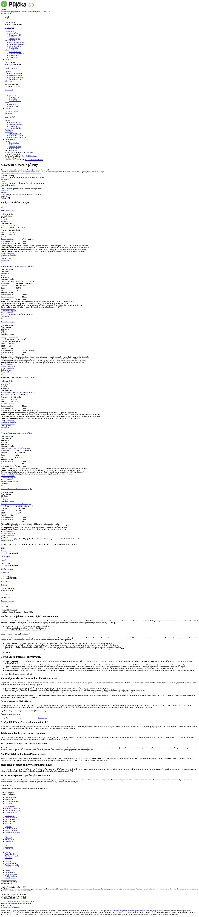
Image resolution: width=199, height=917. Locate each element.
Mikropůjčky (13, 57)
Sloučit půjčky (14, 48)
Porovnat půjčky (6, 179)
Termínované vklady (16, 124)
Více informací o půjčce (8, 255)
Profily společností (15, 147)
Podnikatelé (9, 130)
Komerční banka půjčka (16, 489)
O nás (3, 901)
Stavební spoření (14, 122)
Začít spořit (4, 190)
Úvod (7, 17)
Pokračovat (4, 483)
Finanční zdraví (10, 139)
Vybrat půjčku (9, 28)
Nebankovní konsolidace (17, 44)
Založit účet (9, 90)
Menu (10, 13)
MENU (4, 9)
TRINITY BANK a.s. (8, 281)
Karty (7, 845)
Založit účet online (15, 101)
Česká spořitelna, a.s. (8, 448)
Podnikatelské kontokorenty (18, 137)
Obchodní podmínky (13, 901)
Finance (7, 141)
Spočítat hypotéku (11, 68)
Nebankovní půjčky (15, 35)
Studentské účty (14, 97)
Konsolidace (5, 572)
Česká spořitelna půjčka (16, 433)
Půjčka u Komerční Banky (34, 160)
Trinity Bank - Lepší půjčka (17, 266)
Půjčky (7, 19)
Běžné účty (12, 95)
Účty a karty (9, 81)
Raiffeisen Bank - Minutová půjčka (18, 377)
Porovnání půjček (10, 31)
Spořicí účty (13, 126)
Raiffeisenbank (6, 392)
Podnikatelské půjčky (16, 135)
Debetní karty (13, 106)
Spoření (7, 108)
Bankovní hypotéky (15, 73)
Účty (6, 93)
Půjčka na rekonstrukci (16, 54)
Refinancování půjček (16, 46)
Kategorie (4, 13)
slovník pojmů (42, 718)
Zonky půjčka (8, 210)
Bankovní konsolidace (16, 42)
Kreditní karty (13, 104)
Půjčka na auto (14, 55)
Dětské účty (13, 99)
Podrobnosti (5, 260)
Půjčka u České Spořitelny (28, 156)
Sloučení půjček (10, 40)
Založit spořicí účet (15, 128)
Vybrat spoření (10, 117)
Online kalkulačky (15, 145)
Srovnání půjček (14, 39)
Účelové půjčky (10, 816)
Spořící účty (5, 585)
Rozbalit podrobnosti (8, 253)
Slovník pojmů (14, 148)
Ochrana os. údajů (28, 901)
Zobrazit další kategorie (9, 610)
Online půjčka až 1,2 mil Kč (40, 12)
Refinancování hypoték (16, 77)
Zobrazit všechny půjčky (9, 539)
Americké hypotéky (15, 75)
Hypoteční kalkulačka (8, 185)
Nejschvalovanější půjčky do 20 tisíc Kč (14, 12)
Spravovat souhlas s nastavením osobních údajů (16, 903)
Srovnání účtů (5, 196)
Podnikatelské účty (15, 134)
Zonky (3, 225)
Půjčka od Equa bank (26, 152)
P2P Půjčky (13, 37)
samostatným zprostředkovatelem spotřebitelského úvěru (131, 911)
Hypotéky (8, 59)
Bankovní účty (5, 597)
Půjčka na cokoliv (15, 52)
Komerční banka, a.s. (8, 504)
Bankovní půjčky (14, 33)
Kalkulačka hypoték (15, 79)
